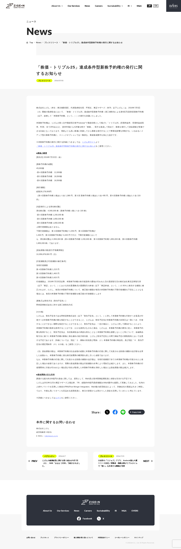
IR (116, 511)
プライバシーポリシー (61, 537)
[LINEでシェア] (123, 412)
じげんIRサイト (89, 142)
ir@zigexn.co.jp (51, 436)
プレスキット (44, 537)
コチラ (58, 398)
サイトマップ (138, 537)
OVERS (134, 511)
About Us (47, 511)
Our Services (74, 6)
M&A (139, 6)
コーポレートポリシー (122, 537)
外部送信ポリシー (104, 537)
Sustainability (103, 511)
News (87, 6)
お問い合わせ (30, 537)
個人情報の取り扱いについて (83, 537)
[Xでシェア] (107, 412)
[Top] (15, 5)
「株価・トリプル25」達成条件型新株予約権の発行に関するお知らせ (66, 146)
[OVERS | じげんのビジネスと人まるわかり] (173, 6)
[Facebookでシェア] (115, 412)
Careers (99, 6)
